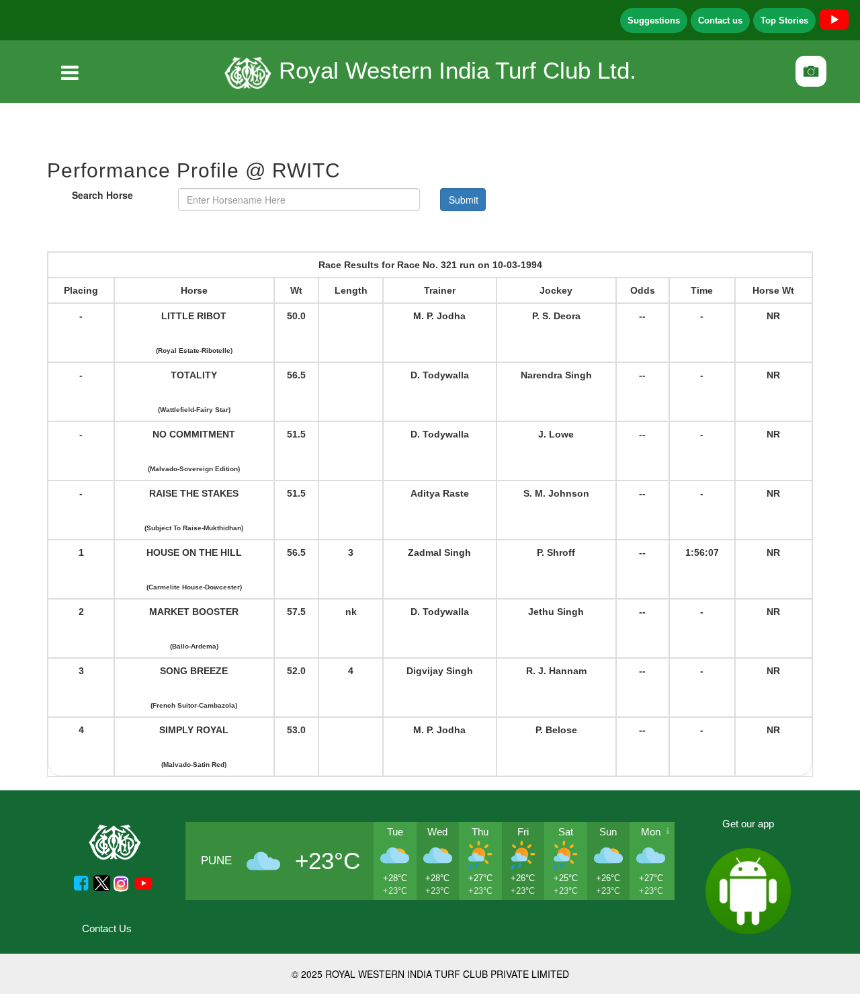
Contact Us (107, 928)
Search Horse (102, 195)
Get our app (748, 823)
